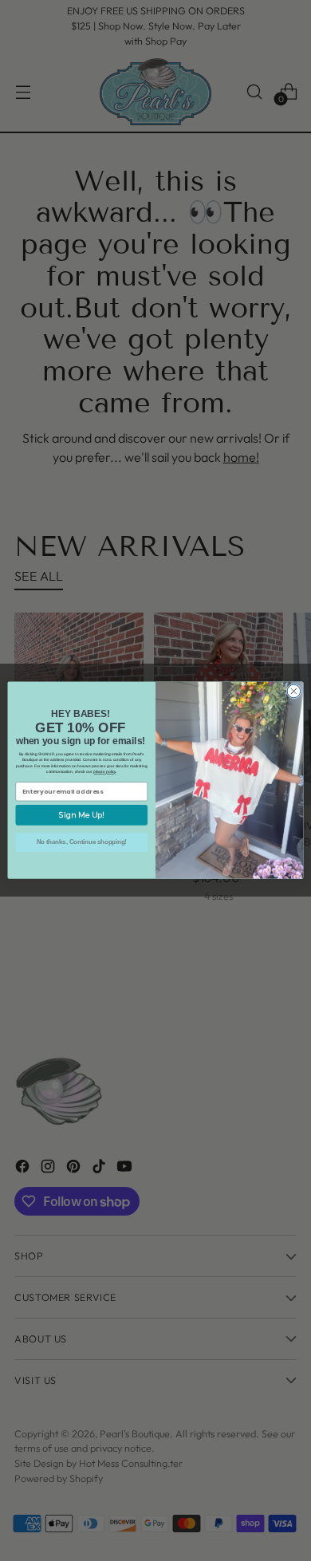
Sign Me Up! (81, 815)
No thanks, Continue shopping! (82, 842)
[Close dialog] (294, 692)
